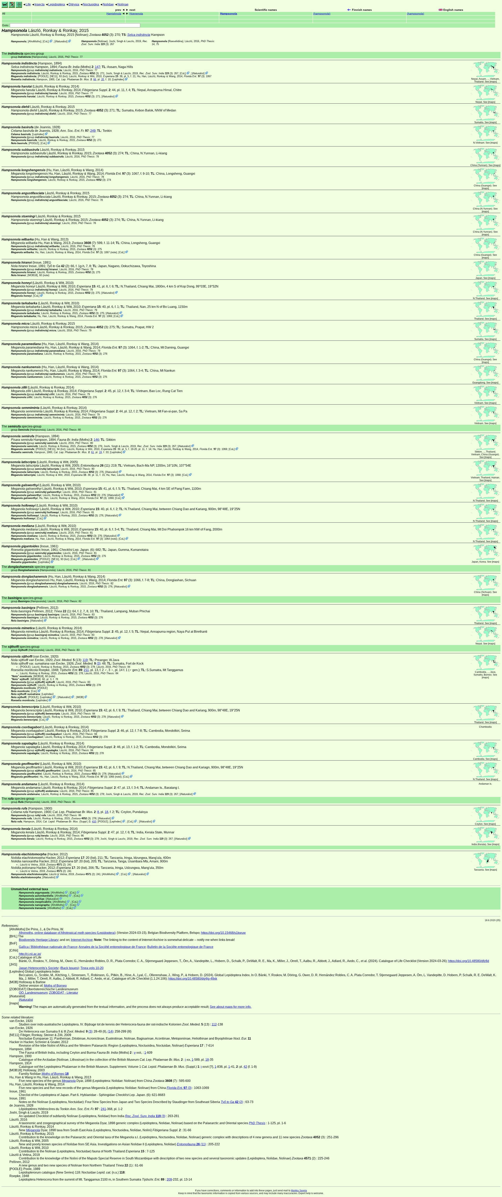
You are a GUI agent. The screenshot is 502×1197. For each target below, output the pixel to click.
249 (92, 130)
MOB (80, 697)
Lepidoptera (56, 4)
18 (106, 812)
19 (100, 452)
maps (493, 81)
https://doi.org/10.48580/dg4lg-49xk (192, 978)
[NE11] (53, 76)
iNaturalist (61, 41)
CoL (46, 41)
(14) (110, 1031)
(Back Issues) (69, 968)
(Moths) (75, 67)
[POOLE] (43, 76)
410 (94, 821)
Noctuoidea (91, 4)
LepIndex (118, 79)
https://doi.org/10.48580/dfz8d (468, 961)
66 (94, 79)
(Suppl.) (65, 821)
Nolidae (108, 4)
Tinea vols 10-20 (92, 968)
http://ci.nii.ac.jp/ (30, 954)
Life (28, 4)
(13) (67, 660)
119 (85, 660)
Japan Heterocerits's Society (38, 968)
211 (86, 670)
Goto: (6, 25)
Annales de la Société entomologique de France (112, 947)
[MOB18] (32, 275)
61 (92, 452)
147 (97, 67)
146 (96, 439)
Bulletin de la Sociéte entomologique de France (180, 947)
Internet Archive (82, 939)
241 (103, 1109)
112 (214, 1024)
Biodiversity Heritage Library (38, 939)
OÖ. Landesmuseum (33, 992)
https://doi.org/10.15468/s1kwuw (223, 932)
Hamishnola (113, 13)
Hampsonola (228, 13)
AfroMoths (34, 41)
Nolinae (122, 4)
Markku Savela (299, 1190)
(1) (62, 611)
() (321, 13)
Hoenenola (136, 13)
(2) (58, 266)
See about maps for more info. (230, 1006)
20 (102, 79)
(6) (76, 549)
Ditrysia (74, 4)
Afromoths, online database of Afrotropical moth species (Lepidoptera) (67, 932)
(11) (95, 465)
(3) (101, 34)
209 (169, 1179)
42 (245, 1066)
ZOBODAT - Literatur (63, 992)
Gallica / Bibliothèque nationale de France (48, 947)
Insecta (40, 4)
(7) (83, 243)
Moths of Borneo (55, 985)
